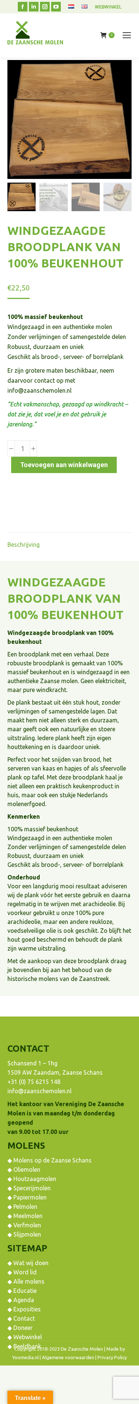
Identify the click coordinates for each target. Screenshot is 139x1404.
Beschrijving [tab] (23, 544)
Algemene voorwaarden (68, 1357)
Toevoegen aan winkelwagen (64, 465)
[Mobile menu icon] (127, 35)
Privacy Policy (112, 1357)
